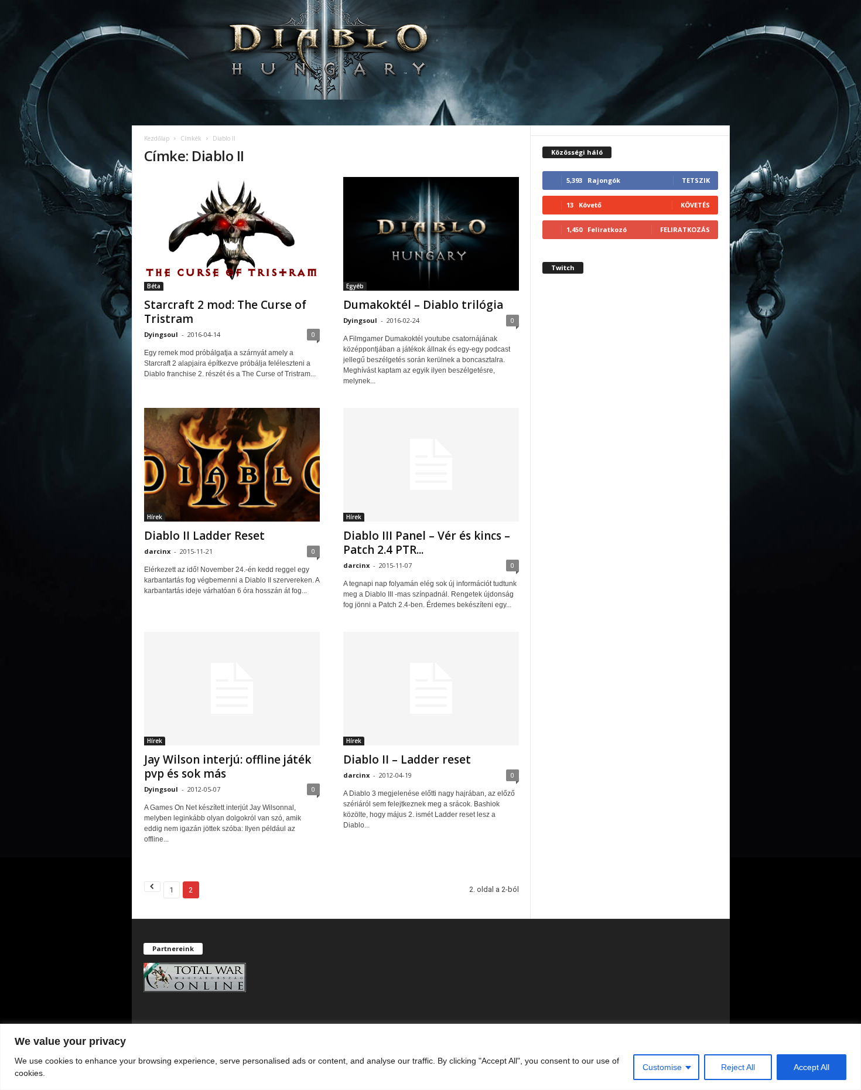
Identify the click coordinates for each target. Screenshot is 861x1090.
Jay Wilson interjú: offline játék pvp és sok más (227, 766)
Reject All (738, 1067)
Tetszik (696, 180)
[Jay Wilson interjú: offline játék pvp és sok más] (232, 688)
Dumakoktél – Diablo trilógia (423, 304)
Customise (662, 1067)
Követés (695, 204)
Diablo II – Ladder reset (407, 759)
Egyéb (355, 286)
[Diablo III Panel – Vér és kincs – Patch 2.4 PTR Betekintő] (431, 465)
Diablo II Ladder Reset (204, 535)
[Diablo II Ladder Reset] (232, 465)
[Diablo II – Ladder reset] (431, 688)
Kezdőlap (156, 138)
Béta (153, 286)
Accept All (811, 1067)
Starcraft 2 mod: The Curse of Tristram (225, 311)
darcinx (157, 551)
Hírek (154, 517)
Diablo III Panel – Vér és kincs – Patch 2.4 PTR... (426, 542)
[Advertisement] (630, 494)
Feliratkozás (685, 229)
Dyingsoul (161, 334)
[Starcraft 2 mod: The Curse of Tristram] (232, 234)
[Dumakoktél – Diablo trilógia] (431, 234)
